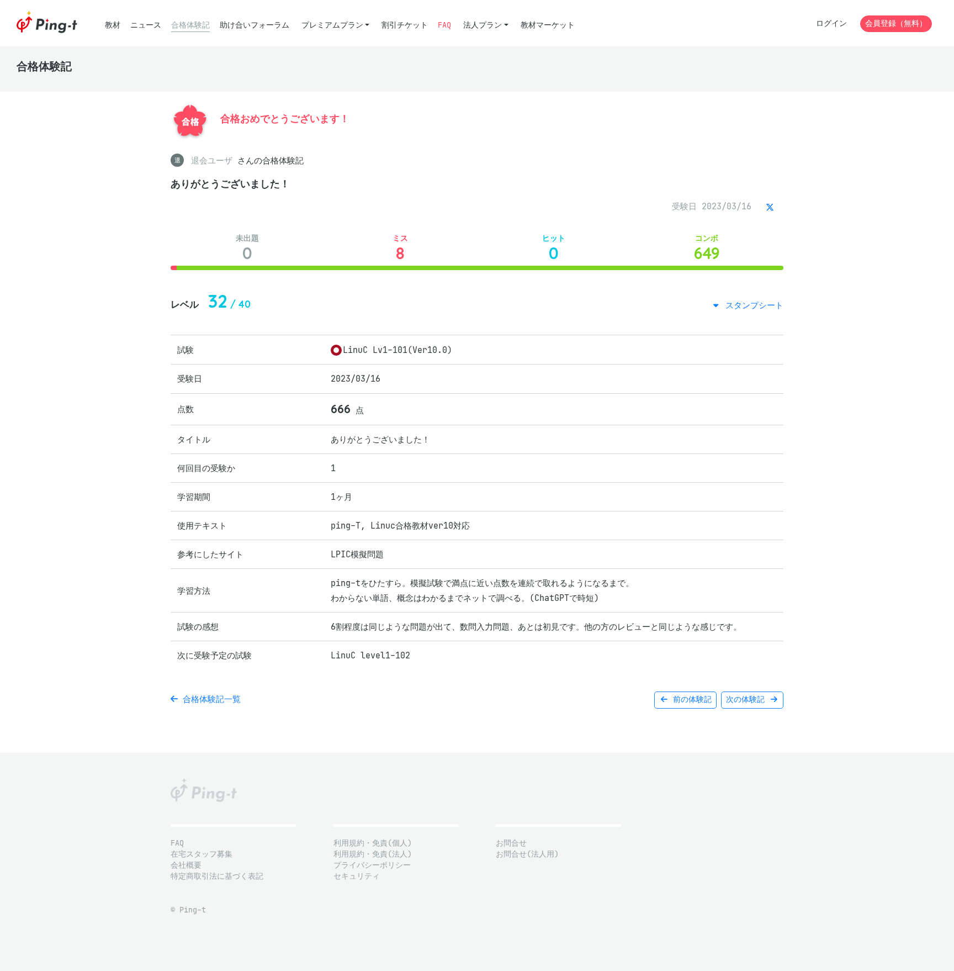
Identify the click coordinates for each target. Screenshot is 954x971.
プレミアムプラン (332, 25)
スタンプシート (751, 305)
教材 (112, 25)
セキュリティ (356, 876)
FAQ (444, 25)
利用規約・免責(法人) (372, 854)
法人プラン (482, 25)
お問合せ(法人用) (527, 854)
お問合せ (511, 843)
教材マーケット (548, 25)
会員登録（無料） (896, 23)
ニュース (145, 25)
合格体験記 (190, 25)
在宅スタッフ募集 (201, 854)
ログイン (831, 23)
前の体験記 (690, 699)
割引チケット (404, 25)
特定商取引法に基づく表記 (217, 876)
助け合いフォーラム (254, 25)
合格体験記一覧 (209, 699)
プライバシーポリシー (372, 865)
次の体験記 (747, 699)
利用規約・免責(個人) (372, 843)
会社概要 (186, 865)
